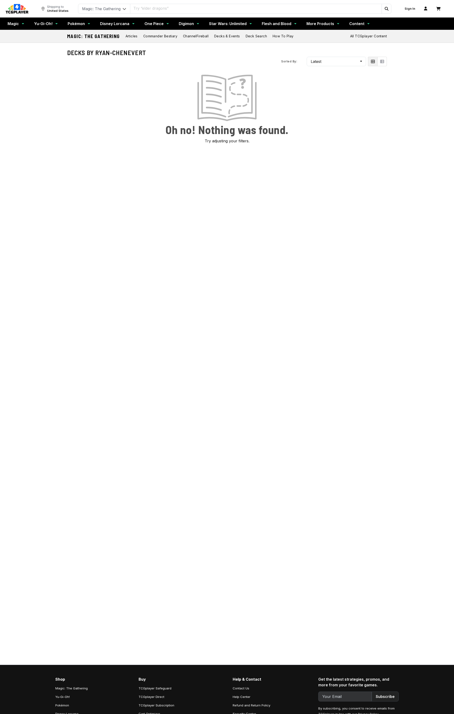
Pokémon (76, 23)
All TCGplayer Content (368, 36)
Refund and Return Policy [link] (251, 705)
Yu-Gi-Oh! (43, 23)
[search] (256, 8)
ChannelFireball (196, 36)
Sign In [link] (410, 8)
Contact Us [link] (241, 688)
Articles (132, 36)
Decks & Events (227, 36)
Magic (13, 23)
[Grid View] (372, 61)
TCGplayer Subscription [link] (156, 705)
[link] (17, 8)
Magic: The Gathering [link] (71, 688)
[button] (386, 8)
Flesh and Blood (276, 23)
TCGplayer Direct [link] (151, 697)
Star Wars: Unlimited (228, 23)
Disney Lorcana (114, 23)
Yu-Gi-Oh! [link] (62, 697)
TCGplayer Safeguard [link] (155, 688)
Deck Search (256, 36)
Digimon (186, 23)
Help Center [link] (241, 697)
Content (356, 23)
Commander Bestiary (160, 36)
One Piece (154, 23)
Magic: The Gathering (93, 36)
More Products (320, 23)
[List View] (382, 61)
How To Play (283, 36)
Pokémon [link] (62, 705)
